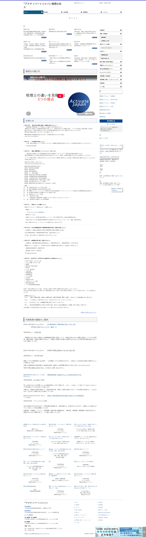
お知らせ (102, 51)
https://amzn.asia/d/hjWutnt (31, 136)
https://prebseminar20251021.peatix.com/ (35, 163)
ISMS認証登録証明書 (31, 145)
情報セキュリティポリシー (106, 65)
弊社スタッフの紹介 (105, 44)
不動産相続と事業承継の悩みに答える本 (62, 324)
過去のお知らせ (105, 58)
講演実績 (103, 37)
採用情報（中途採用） (105, 76)
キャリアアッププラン (105, 72)
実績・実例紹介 (104, 33)
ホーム (25, 12)
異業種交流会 (104, 55)
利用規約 (102, 83)
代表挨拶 (66, 12)
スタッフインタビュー (106, 48)
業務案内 (85, 12)
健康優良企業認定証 (32, 253)
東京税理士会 (111, 121)
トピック (105, 12)
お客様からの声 (105, 40)
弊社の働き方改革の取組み (106, 61)
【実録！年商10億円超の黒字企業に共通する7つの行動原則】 (65, 395)
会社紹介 (46, 12)
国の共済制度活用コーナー (106, 68)
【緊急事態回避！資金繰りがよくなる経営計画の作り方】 (64, 374)
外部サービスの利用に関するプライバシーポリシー (37, 533)
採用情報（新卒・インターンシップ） (109, 79)
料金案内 (102, 30)
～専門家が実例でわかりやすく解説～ (40, 327)
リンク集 (102, 86)
